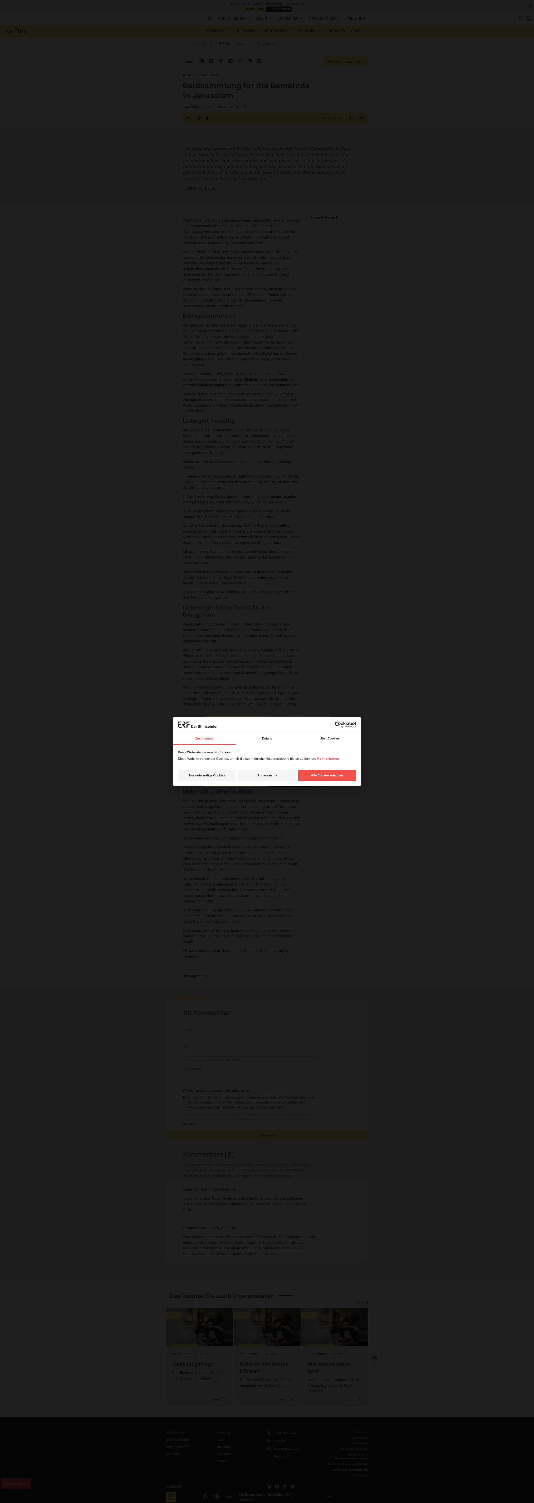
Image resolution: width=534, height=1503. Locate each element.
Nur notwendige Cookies (207, 775)
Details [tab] (267, 738)
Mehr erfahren (328, 758)
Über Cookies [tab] (330, 738)
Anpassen (264, 775)
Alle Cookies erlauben (327, 775)
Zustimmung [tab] (204, 738)
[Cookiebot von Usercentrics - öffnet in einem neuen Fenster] (338, 725)
